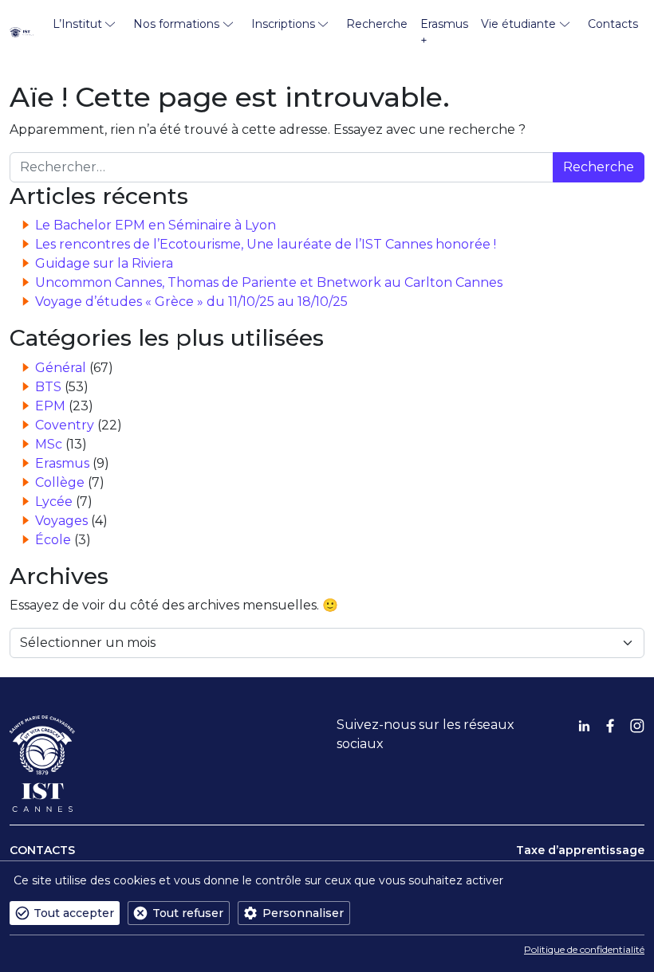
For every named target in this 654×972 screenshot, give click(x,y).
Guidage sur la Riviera (104, 263)
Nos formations (176, 24)
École (53, 539)
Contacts (613, 24)
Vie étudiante (518, 24)
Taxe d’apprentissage (580, 850)
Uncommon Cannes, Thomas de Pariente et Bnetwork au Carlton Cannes (268, 282)
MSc (48, 444)
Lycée (54, 501)
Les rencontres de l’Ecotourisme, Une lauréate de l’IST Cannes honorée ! (265, 244)
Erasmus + (444, 32)
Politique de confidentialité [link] (584, 949)
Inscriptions (283, 24)
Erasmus (62, 463)
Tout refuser (187, 913)
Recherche (377, 24)
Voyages (61, 520)
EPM (50, 405)
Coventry (64, 425)
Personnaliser (303, 913)
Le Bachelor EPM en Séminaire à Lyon (155, 225)
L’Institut (77, 24)
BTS (48, 386)
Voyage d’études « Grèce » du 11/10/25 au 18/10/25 (191, 301)
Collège (60, 482)
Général (60, 367)
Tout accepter (73, 913)
